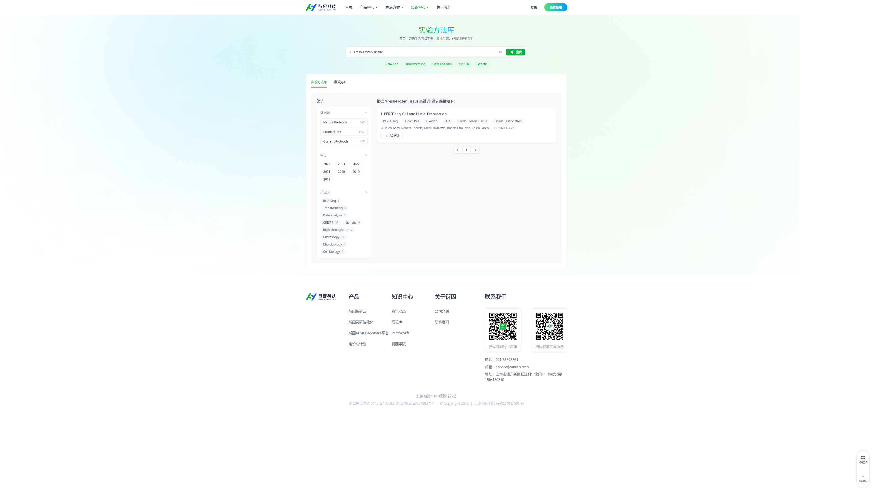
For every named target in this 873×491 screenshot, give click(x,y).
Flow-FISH (412, 121)
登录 (534, 7)
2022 (356, 164)
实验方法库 (319, 82)
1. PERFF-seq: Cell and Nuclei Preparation (413, 113)
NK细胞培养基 (445, 395)
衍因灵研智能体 (361, 322)
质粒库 (397, 322)
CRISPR (464, 64)
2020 (341, 171)
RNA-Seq (392, 64)
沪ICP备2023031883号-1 (415, 403)
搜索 (519, 52)
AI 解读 (395, 135)
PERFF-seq (390, 121)
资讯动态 (399, 311)
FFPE (448, 121)
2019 (356, 171)
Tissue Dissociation (508, 121)
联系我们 (442, 322)
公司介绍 (442, 311)
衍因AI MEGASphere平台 (369, 333)
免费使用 (556, 7)
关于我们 (443, 7)
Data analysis (442, 64)
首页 (348, 7)
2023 (341, 164)
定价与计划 (357, 343)
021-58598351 (507, 359)
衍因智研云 (357, 311)
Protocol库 (400, 333)
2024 (326, 164)
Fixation (431, 121)
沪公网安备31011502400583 (371, 403)
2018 (326, 179)
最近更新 (340, 82)
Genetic (482, 64)
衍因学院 (399, 343)
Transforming (415, 64)
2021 (326, 171)
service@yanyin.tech (512, 366)
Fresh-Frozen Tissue (472, 121)
